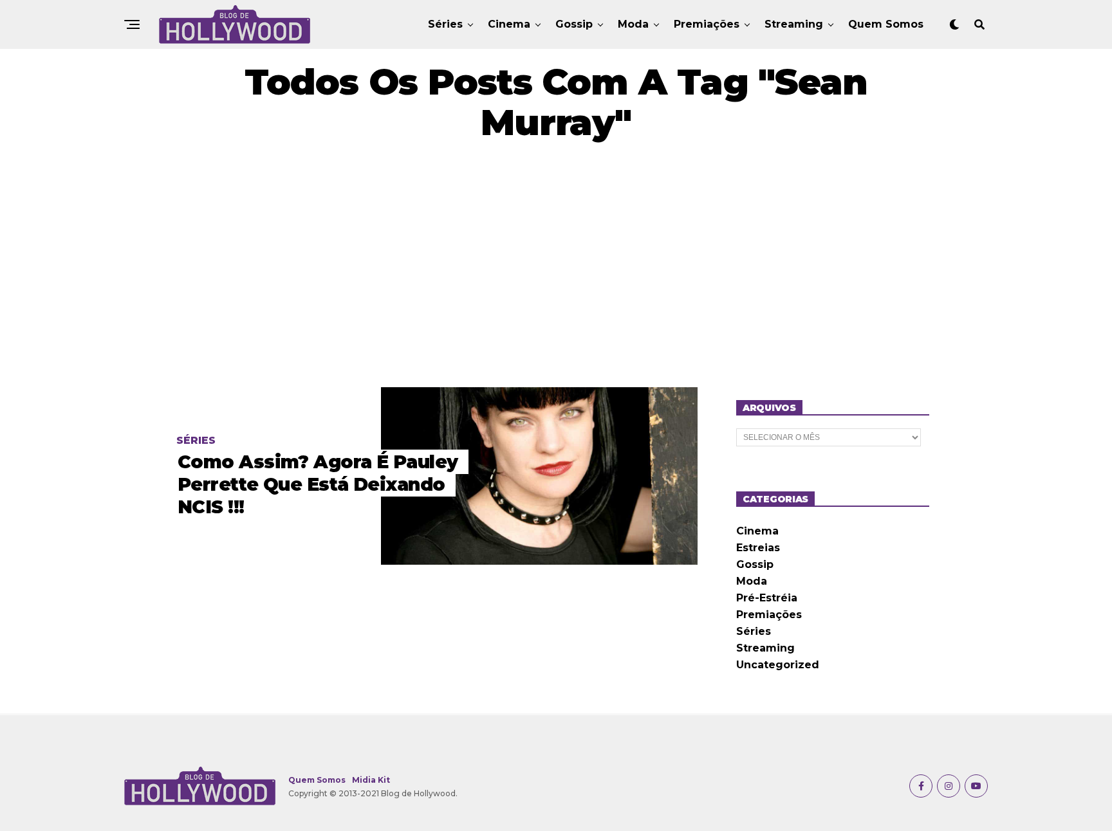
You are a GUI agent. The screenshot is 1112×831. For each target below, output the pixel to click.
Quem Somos (885, 24)
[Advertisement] (556, 265)
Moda (633, 24)
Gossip (574, 24)
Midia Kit (371, 780)
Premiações (706, 24)
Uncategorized (777, 665)
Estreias (758, 548)
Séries (445, 24)
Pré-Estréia (766, 598)
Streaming (793, 24)
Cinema (509, 24)
